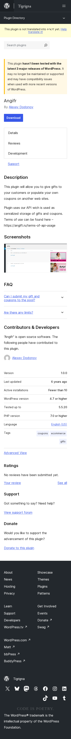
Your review (12, 483)
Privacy (9, 593)
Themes (43, 579)
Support (13, 164)
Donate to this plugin (19, 548)
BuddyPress (14, 661)
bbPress (12, 654)
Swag (43, 627)
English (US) (59, 424)
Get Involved (46, 606)
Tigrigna (19, 679)
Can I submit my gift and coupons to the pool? (22, 298)
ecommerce (58, 433)
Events (42, 613)
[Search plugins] (46, 45)
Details (13, 133)
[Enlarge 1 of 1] (62, 249)
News (8, 579)
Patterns (43, 593)
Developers (12, 620)
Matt (9, 647)
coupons (43, 433)
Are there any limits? (18, 312)
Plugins (42, 586)
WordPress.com (17, 640)
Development (17, 153)
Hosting (9, 586)
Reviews (14, 143)
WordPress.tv (15, 627)
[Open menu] (64, 6)
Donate (44, 620)
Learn (8, 606)
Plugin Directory (14, 18)
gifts (62, 441)
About (8, 572)
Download (14, 117)
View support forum (18, 512)
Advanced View (15, 453)
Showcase (45, 572)
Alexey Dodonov (21, 107)
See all (62, 483)
